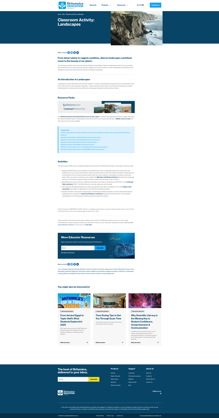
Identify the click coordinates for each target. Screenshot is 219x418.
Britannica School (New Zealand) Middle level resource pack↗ (80, 140)
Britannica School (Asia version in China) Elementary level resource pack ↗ (84, 147)
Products (105, 5)
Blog (63, 14)
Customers (131, 373)
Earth (115, 269)
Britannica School (86, 269)
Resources (121, 5)
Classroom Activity (98, 269)
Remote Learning (115, 385)
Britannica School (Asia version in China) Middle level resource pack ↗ (83, 149)
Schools (113, 373)
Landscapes (129, 271)
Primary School (91, 273)
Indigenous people (111, 271)
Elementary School (124, 269)
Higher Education (115, 376)
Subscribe (100, 248)
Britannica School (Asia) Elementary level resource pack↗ (79, 142)
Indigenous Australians (98, 271)
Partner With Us (150, 379)
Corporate (149, 376)
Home (59, 14)
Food (132, 269)
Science (98, 273)
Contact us (156, 5)
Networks (113, 382)
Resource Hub (132, 382)
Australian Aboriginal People (70, 269)
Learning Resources (64, 273)
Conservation (109, 269)
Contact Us (149, 382)
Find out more (65, 342)
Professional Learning (134, 376)
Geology (68, 271)
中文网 (141, 5)
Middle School (75, 273)
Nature (83, 273)
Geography (61, 271)
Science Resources (108, 273)
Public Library (114, 379)
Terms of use (110, 415)
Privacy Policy (100, 415)
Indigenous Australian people (80, 271)
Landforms (121, 271)
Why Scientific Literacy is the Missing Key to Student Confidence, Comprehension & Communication (144, 321)
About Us (93, 5)
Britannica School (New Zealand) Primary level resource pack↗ (81, 137)
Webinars (131, 379)
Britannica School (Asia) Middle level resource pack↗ (78, 144)
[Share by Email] (77, 52)
